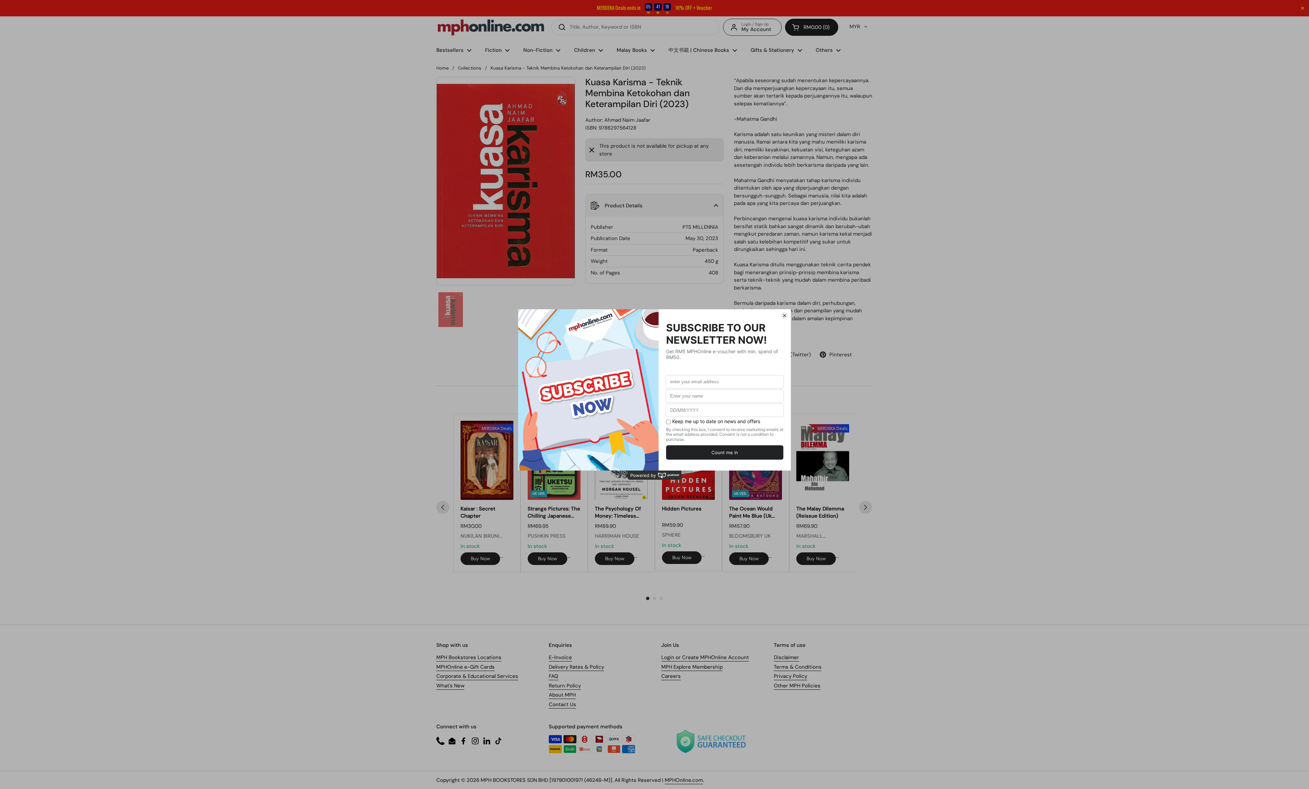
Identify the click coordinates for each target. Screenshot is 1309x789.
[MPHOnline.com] (490, 27)
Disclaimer (786, 657)
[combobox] (635, 27)
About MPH (562, 694)
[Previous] (442, 507)
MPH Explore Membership (692, 667)
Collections (469, 68)
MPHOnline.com (684, 780)
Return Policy (565, 685)
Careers (671, 676)
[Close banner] (1302, 8)
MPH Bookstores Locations (468, 657)
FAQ (553, 676)
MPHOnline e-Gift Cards (465, 667)
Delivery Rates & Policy (576, 667)
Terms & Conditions (798, 667)
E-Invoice (560, 657)
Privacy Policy (790, 676)
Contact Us (562, 704)
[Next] (865, 507)
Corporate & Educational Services (477, 676)
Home (442, 68)
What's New (450, 685)
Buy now (480, 558)
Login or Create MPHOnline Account (705, 657)
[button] (811, 27)
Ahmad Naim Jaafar (627, 120)
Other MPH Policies (797, 685)
